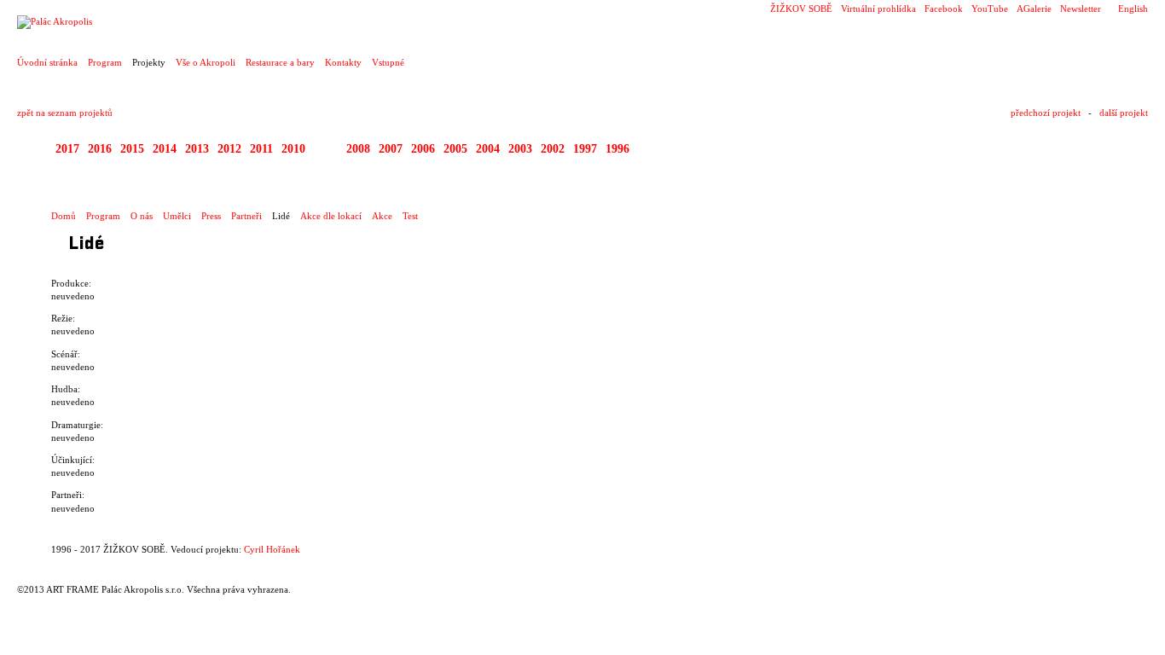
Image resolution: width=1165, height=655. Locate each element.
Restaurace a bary (280, 62)
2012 (229, 148)
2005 (455, 148)
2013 (197, 148)
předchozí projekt (1046, 112)
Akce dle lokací (331, 216)
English (1133, 8)
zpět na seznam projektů (65, 112)
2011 (261, 148)
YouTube (989, 8)
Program (105, 62)
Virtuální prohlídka (878, 8)
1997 (585, 148)
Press (211, 216)
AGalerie (1034, 8)
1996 (617, 148)
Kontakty (343, 62)
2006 (423, 148)
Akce (382, 216)
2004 (488, 148)
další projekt (1123, 112)
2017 (67, 148)
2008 (358, 148)
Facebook (943, 8)
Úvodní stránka (47, 62)
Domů (63, 216)
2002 (553, 148)
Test (410, 216)
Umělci (177, 216)
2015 (132, 148)
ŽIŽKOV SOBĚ (801, 8)
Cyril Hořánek (272, 549)
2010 (293, 148)
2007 (391, 148)
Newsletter (1080, 8)
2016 (100, 148)
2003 (520, 148)
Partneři (246, 216)
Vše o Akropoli (205, 62)
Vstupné (388, 62)
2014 (165, 148)
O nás (141, 216)
